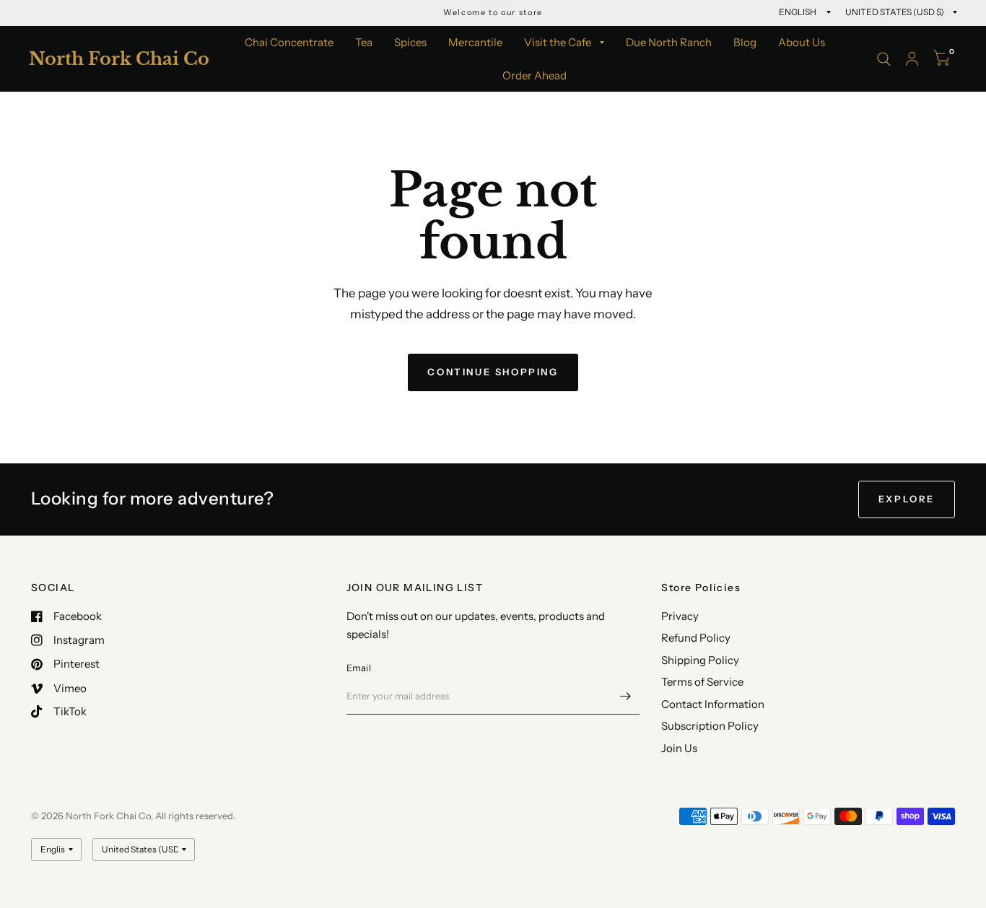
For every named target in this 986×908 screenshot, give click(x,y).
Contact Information (712, 704)
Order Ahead (534, 75)
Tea (363, 42)
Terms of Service (702, 682)
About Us (801, 42)
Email (358, 667)
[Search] (884, 59)
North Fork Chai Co (119, 59)
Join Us (679, 748)
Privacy (680, 616)
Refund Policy (695, 638)
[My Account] (912, 59)
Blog (744, 42)
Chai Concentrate (289, 42)
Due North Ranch (669, 42)
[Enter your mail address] (625, 696)
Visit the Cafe (557, 42)
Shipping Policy (700, 660)
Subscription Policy (710, 726)
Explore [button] (906, 499)
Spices (410, 42)
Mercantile (475, 42)
